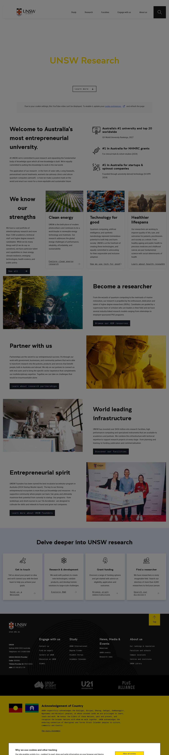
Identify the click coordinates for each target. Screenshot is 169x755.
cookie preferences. (113, 106)
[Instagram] (135, 22)
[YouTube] (148, 22)
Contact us (44, 646)
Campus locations (138, 655)
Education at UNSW (47, 659)
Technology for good (103, 219)
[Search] (160, 12)
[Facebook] (129, 22)
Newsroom (104, 648)
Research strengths (38, 34)
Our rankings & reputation (142, 646)
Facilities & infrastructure (87, 34)
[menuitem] (74, 12)
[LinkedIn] (122, 22)
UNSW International (78, 646)
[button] (84, 89)
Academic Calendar (77, 659)
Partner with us (61, 34)
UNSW (19, 22)
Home (20, 34)
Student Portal (76, 655)
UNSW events (105, 652)
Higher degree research (118, 34)
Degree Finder (75, 650)
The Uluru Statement (51, 731)
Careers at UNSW (46, 655)
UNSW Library (136, 663)
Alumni (42, 663)
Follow (115, 22)
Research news (106, 657)
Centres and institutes (141, 659)
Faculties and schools (140, 650)
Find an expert (46, 650)
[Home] (26, 12)
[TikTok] (142, 22)
